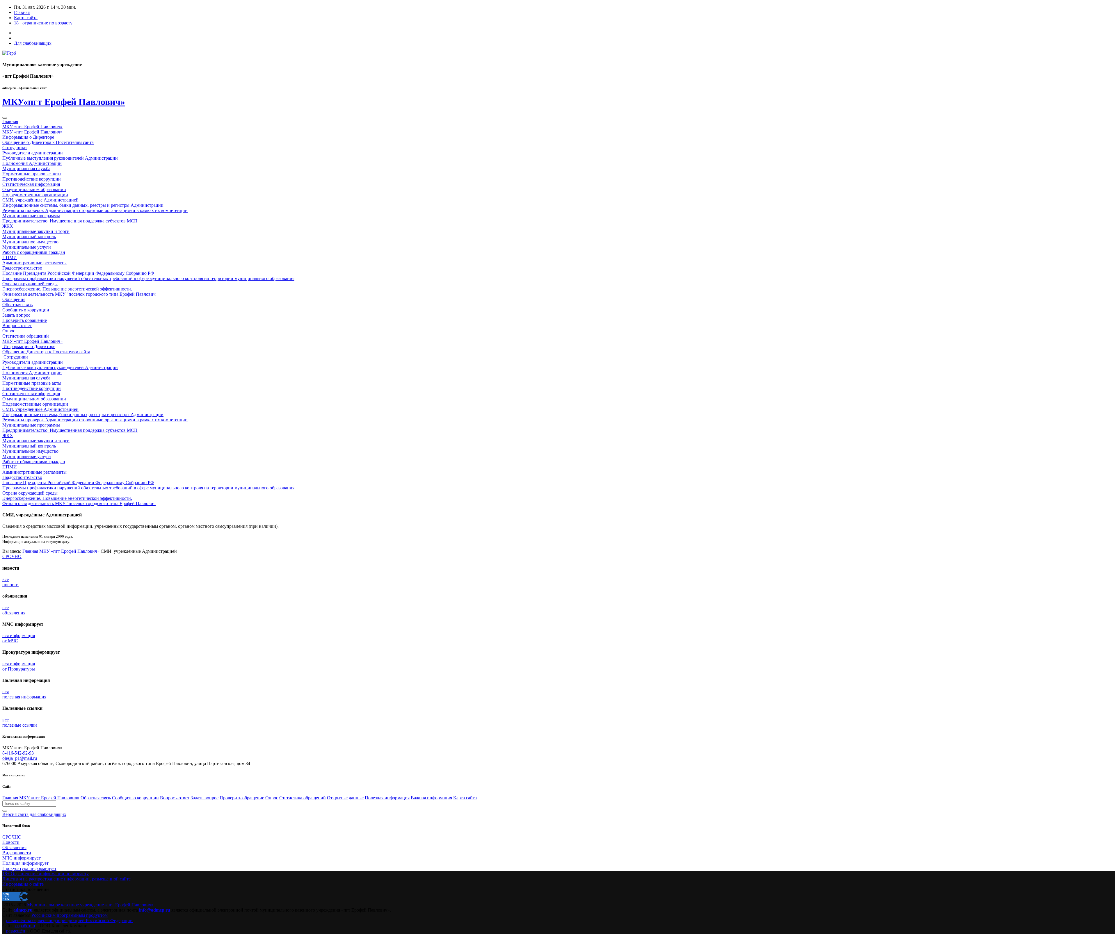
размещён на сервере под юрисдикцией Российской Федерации (69, 920)
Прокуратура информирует (29, 868)
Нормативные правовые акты (31, 173)
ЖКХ (7, 226)
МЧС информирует (21, 857)
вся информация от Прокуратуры (18, 666)
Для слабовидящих (32, 43)
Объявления (14, 847)
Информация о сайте (23, 884)
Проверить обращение (24, 320)
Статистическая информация (31, 184)
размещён (15, 930)
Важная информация (431, 797)
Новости (10, 842)
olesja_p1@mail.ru (19, 758)
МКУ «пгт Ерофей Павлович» (32, 126)
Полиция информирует (25, 863)
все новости (10, 582)
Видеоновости (16, 852)
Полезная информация (387, 797)
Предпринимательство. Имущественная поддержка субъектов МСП (70, 220)
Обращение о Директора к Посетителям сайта (48, 142)
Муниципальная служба (26, 168)
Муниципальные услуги (26, 247)
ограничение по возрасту (43, 22)
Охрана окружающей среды (30, 283)
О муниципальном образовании (34, 189)
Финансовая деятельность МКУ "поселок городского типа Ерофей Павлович (79, 294)
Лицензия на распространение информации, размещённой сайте (66, 878)
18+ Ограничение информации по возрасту (45, 873)
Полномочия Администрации (32, 163)
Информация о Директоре (28, 137)
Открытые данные (345, 797)
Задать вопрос (16, 315)
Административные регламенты (34, 262)
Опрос (8, 330)
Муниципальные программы (31, 215)
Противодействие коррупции (31, 178)
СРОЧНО (12, 556)
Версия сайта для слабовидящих (34, 814)
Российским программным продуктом (69, 915)
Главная (22, 12)
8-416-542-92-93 (18, 752)
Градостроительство (22, 267)
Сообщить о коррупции (25, 309)
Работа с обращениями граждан (33, 252)
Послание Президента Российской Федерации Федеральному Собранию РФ (78, 273)
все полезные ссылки (19, 722)
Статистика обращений (25, 336)
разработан (24, 925)
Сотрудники (14, 147)
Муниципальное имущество (30, 241)
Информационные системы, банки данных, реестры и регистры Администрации (82, 205)
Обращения (13, 299)
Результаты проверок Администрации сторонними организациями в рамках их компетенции (95, 210)
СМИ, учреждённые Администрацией (40, 199)
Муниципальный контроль (29, 236)
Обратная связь (17, 304)
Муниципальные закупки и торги (36, 231)
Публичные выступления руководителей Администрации (60, 158)
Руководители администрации (32, 152)
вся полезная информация (24, 694)
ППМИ (9, 257)
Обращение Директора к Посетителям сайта (46, 351)
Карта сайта (26, 17)
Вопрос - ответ (17, 325)
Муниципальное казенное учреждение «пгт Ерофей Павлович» (90, 904)
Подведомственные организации (35, 194)
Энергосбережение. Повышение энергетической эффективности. (67, 288)
